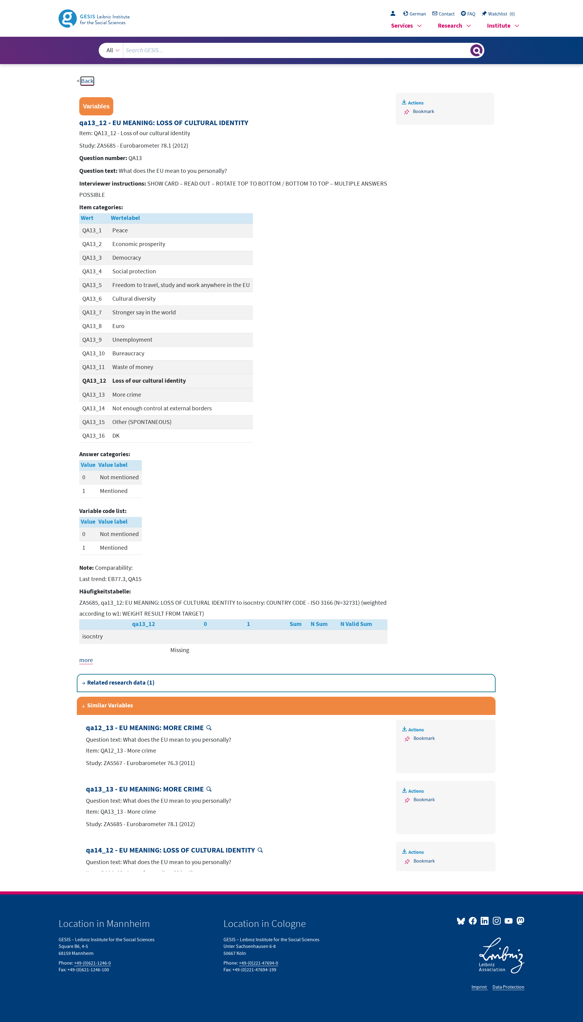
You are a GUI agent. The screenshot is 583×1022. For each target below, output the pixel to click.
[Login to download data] (394, 14)
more (86, 660)
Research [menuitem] (450, 26)
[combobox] (291, 50)
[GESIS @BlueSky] (462, 920)
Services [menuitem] (402, 26)
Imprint (480, 987)
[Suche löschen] (465, 50)
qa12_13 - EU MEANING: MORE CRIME (145, 728)
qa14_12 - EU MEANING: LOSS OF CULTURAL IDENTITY (170, 851)
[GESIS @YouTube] (509, 920)
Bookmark (423, 111)
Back (87, 81)
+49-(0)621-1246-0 (92, 963)
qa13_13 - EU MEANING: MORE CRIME (145, 789)
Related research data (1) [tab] (121, 683)
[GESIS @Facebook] (473, 920)
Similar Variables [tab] (110, 706)
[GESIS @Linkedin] (485, 920)
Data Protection (508, 987)
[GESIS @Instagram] (497, 920)
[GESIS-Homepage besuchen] (95, 18)
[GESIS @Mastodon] (519, 920)
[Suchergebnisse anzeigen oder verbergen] (476, 50)
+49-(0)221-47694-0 (258, 963)
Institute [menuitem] (498, 26)
